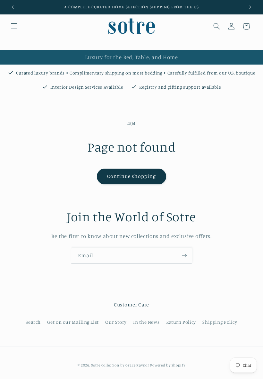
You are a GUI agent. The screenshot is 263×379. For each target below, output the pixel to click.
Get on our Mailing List (73, 322)
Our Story (116, 322)
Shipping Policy (219, 322)
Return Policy (181, 322)
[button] (14, 26)
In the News (146, 322)
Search (33, 322)
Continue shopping (131, 176)
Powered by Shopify (167, 365)
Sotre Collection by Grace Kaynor (120, 365)
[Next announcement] (250, 7)
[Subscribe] (184, 255)
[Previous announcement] (13, 7)
